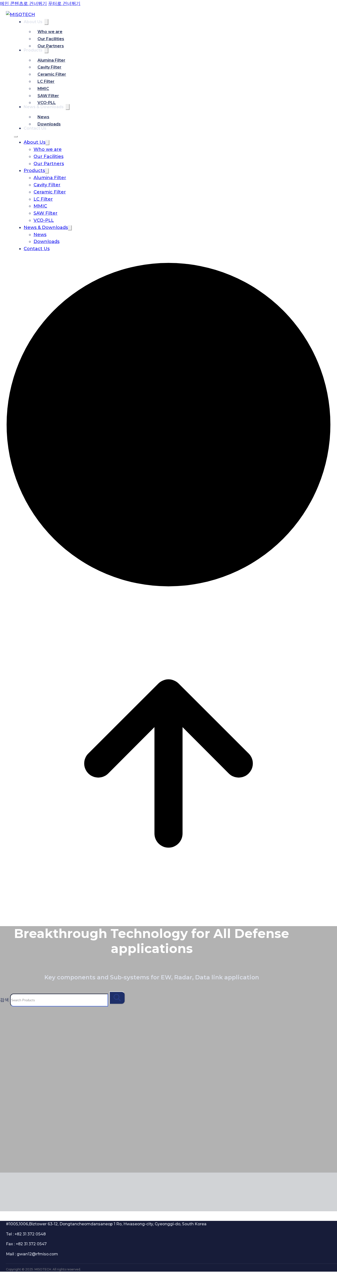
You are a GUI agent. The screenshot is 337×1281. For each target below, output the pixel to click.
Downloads (49, 124)
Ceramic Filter (51, 74)
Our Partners (50, 46)
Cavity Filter (49, 67)
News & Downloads (46, 227)
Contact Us (37, 248)
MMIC (43, 88)
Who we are (49, 31)
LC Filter (46, 81)
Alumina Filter (51, 60)
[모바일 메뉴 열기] (16, 136)
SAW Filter (48, 95)
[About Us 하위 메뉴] (46, 22)
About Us (33, 21)
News (43, 117)
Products (33, 50)
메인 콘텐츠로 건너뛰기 (23, 3)
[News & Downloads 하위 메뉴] (68, 107)
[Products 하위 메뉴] (47, 170)
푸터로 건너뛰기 (64, 3)
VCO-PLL (46, 102)
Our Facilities (50, 38)
